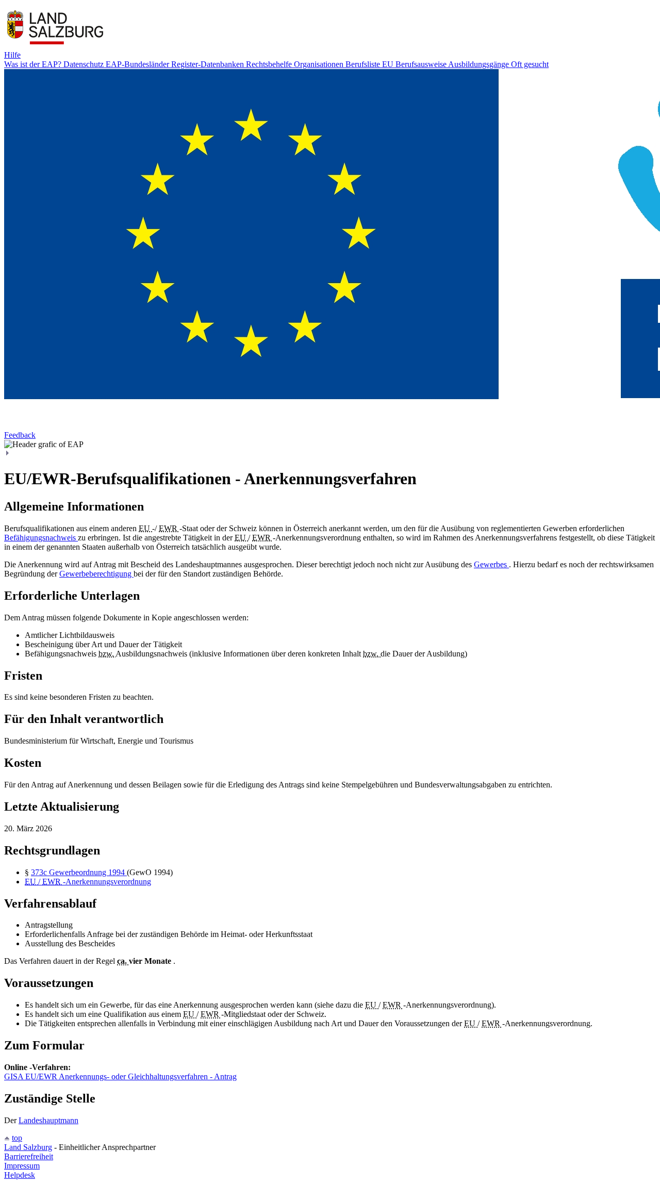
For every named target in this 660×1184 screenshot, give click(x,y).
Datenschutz (84, 64)
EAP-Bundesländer (138, 64)
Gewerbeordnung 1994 (88, 872)
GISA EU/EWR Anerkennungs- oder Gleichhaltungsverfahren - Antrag (120, 1076)
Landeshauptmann (48, 1120)
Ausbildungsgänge (479, 64)
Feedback (20, 435)
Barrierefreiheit (28, 1156)
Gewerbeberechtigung (96, 573)
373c (40, 872)
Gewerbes (491, 564)
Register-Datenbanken (208, 64)
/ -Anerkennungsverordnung (88, 881)
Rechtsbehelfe (270, 64)
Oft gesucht (530, 64)
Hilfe (12, 55)
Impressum (22, 1165)
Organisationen (319, 64)
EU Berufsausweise (415, 64)
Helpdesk (19, 1175)
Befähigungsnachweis (41, 537)
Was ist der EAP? (33, 64)
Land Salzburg (28, 1147)
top (17, 1137)
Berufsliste (363, 64)
